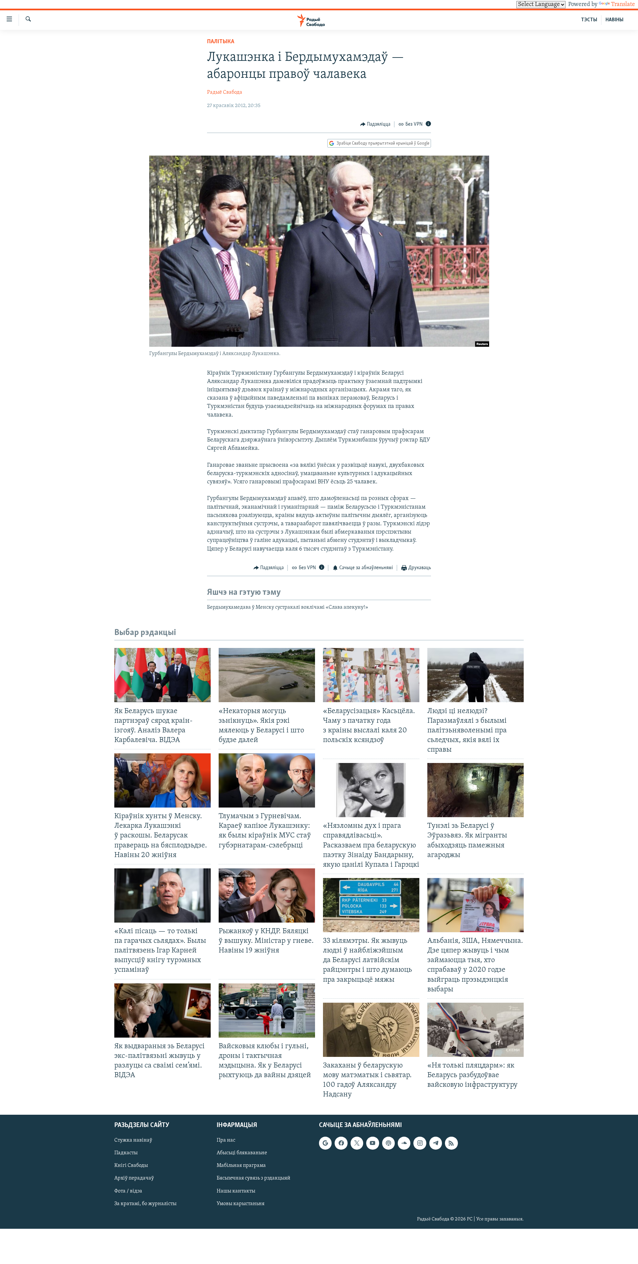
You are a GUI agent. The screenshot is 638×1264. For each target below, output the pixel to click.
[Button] (375, 124)
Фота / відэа (128, 1191)
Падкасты (126, 1153)
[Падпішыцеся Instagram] (419, 1143)
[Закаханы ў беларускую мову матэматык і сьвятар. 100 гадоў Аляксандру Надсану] (371, 1030)
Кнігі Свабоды (131, 1166)
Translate (623, 5)
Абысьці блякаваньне (242, 1153)
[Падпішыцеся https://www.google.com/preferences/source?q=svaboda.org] (325, 1143)
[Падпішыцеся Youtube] (372, 1143)
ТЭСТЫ (589, 20)
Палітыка (220, 42)
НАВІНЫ (614, 20)
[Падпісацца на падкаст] (388, 1143)
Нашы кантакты (236, 1191)
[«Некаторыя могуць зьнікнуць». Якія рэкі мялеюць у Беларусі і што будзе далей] (267, 675)
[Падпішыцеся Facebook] (341, 1143)
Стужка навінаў (133, 1140)
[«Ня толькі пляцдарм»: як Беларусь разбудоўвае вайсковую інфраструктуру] (475, 1030)
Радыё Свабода (224, 92)
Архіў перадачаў (134, 1178)
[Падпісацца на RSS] (451, 1143)
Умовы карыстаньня (241, 1203)
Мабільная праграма (241, 1166)
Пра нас (226, 1140)
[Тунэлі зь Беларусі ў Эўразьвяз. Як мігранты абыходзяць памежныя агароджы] (475, 790)
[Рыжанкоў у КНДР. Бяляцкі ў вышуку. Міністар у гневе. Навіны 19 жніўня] (267, 895)
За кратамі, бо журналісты (145, 1203)
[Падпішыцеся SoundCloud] (404, 1143)
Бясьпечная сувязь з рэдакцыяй (253, 1178)
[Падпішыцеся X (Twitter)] (357, 1143)
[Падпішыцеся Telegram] (435, 1143)
